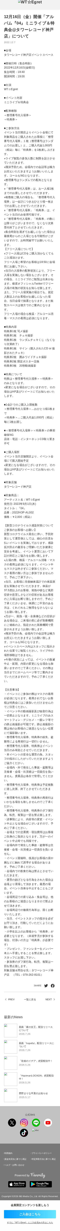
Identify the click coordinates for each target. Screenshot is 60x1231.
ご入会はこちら (30, 1214)
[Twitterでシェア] (46, 985)
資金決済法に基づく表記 (15, 1159)
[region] (30, 1063)
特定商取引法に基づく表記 (44, 1159)
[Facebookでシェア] (52, 985)
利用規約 (8, 1153)
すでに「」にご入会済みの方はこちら (30, 1222)
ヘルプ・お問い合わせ (14, 1165)
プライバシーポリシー (42, 1153)
